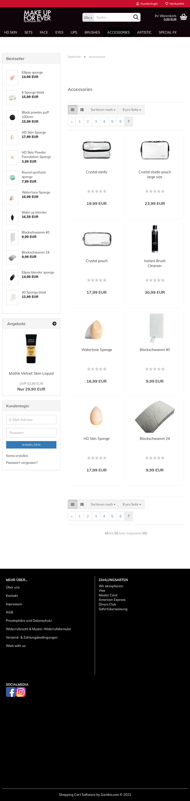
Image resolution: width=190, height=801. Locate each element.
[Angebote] (54, 324)
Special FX (167, 32)
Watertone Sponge (96, 350)
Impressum (14, 604)
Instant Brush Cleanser (155, 263)
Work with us (15, 646)
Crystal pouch (97, 261)
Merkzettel (176, 3)
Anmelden (31, 445)
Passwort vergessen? (22, 463)
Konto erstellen (17, 456)
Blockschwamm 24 (155, 438)
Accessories (118, 32)
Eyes (59, 32)
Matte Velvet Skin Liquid (31, 373)
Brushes (92, 32)
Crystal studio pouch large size (155, 174)
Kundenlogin (148, 3)
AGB (9, 612)
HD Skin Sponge (97, 438)
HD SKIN (10, 32)
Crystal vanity (96, 172)
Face (44, 32)
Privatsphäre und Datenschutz (29, 621)
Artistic (144, 32)
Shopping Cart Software (77, 795)
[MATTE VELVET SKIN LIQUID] (31, 349)
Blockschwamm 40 (155, 350)
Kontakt (12, 596)
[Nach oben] (176, 793)
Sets (28, 32)
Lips (74, 32)
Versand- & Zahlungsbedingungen (32, 637)
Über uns (13, 587)
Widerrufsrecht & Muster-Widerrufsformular (38, 629)
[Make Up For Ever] (37, 16)
